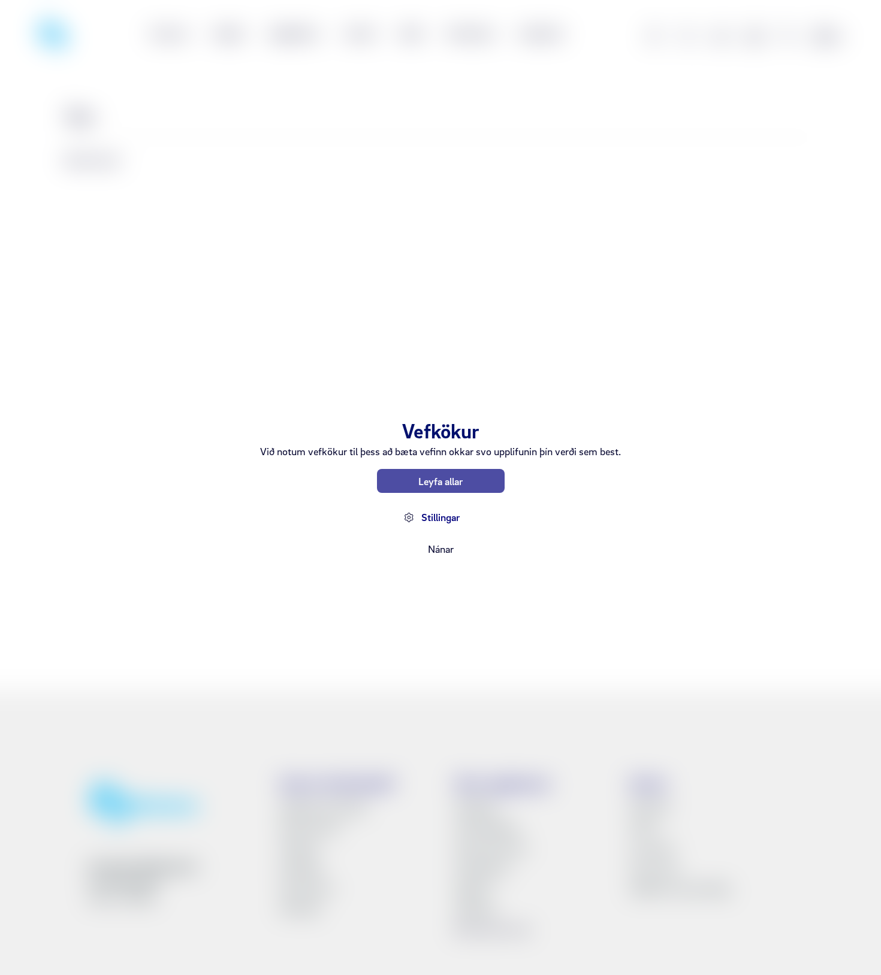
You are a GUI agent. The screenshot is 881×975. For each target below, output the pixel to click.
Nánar (441, 549)
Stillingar (440, 517)
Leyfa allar (440, 481)
